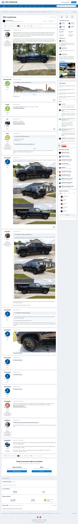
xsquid (63, 22)
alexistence (7, 30)
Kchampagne (7, 401)
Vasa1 (7, 133)
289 (8, 450)
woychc (63, 26)
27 (7, 89)
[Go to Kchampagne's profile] (7, 405)
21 (7, 114)
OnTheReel (65, 207)
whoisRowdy (27, 82)
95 (8, 143)
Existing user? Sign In (66, 2)
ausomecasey (73, 22)
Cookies (44, 519)
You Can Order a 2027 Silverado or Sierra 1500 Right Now (67, 85)
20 (8, 455)
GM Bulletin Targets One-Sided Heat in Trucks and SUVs (67, 96)
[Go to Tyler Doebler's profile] (7, 161)
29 (26, 455)
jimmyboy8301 (10, 20)
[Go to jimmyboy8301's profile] (4, 21)
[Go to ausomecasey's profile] (69, 23)
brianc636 (7, 231)
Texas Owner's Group (66, 171)
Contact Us (40, 519)
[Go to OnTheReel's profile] (62, 208)
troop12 (7, 104)
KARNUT (64, 105)
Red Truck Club (64, 163)
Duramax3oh (7, 440)
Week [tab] (60, 193)
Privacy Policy (34, 519)
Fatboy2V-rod (65, 131)
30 (28, 455)
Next (31, 455)
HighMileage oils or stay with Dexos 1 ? (68, 138)
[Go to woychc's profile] (60, 27)
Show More (67, 214)
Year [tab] (69, 193)
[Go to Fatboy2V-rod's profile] (60, 119)
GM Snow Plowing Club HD (67, 186)
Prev (5, 455)
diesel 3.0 (63, 167)
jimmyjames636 (7, 79)
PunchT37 (65, 203)
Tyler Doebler (7, 157)
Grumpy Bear (65, 139)
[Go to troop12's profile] (7, 108)
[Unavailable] (24, 144)
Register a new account (17, 471)
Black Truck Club (65, 152)
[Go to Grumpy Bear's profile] (60, 139)
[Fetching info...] (34, 248)
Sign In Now (42, 471)
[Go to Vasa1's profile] (7, 137)
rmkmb (26, 136)
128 (8, 411)
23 (14, 455)
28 (24, 455)
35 (8, 40)
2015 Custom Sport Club (66, 182)
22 (12, 455)
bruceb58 (64, 111)
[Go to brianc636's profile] (7, 235)
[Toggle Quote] (14, 82)
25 (18, 455)
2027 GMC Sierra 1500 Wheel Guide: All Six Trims (66, 89)
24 (16, 455)
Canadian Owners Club (66, 159)
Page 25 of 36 (38, 455)
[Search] (75, 6)
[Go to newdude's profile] (62, 211)
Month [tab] (65, 193)
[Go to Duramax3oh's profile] (7, 444)
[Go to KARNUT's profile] (60, 105)
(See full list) (54, 505)
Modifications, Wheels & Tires (17, 21)
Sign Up (73, 2)
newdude (65, 210)
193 (8, 241)
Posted (70, 105)
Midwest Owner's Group (66, 178)
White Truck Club (65, 156)
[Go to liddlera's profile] (45, 500)
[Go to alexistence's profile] (7, 34)
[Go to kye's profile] (7, 123)
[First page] (3, 26)
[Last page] (34, 26)
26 (20, 455)
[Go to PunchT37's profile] (62, 204)
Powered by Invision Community (39, 522)
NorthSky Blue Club (65, 175)
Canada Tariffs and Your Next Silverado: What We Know (67, 93)
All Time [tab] (74, 193)
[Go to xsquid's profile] (60, 23)
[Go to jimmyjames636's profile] (7, 83)
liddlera (48, 500)
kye (7, 119)
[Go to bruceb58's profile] (60, 110)
